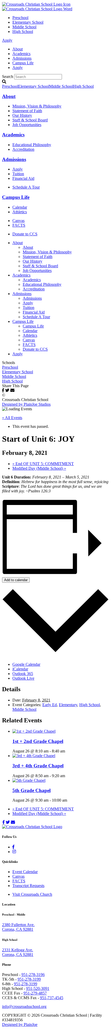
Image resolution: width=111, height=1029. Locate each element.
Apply (7, 40)
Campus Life (23, 63)
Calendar (19, 207)
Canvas (18, 220)
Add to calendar (16, 580)
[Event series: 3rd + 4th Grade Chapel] (68, 776)
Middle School (24, 27)
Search (7, 76)
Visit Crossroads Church (32, 894)
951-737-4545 (51, 998)
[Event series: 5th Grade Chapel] (70, 800)
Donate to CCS (24, 234)
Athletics (19, 212)
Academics (21, 53)
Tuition (18, 174)
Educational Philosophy (31, 145)
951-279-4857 (35, 993)
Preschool (20, 17)
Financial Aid (23, 178)
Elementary (68, 705)
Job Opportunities (26, 124)
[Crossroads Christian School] (37, 6)
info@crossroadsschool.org (24, 1006)
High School (22, 31)
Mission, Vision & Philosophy (36, 106)
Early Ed (49, 705)
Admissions (21, 58)
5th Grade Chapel (31, 790)
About (17, 49)
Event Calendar (25, 872)
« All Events (12, 417)
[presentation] (34, 731)
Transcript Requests (28, 885)
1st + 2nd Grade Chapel (37, 741)
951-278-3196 (33, 974)
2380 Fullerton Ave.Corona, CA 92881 (18, 927)
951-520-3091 (37, 988)
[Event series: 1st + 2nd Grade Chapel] (68, 751)
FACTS (18, 225)
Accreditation (23, 149)
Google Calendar (26, 664)
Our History (22, 115)
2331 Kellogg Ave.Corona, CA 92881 (17, 952)
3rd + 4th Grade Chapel (38, 765)
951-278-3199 (29, 979)
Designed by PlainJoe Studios (26, 404)
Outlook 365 (22, 673)
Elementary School (27, 22)
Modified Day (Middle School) (39, 468)
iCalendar (20, 669)
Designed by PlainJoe (19, 1024)
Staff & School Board (30, 120)
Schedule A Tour (26, 187)
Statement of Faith (27, 111)
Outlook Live (23, 678)
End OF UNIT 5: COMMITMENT (43, 464)
